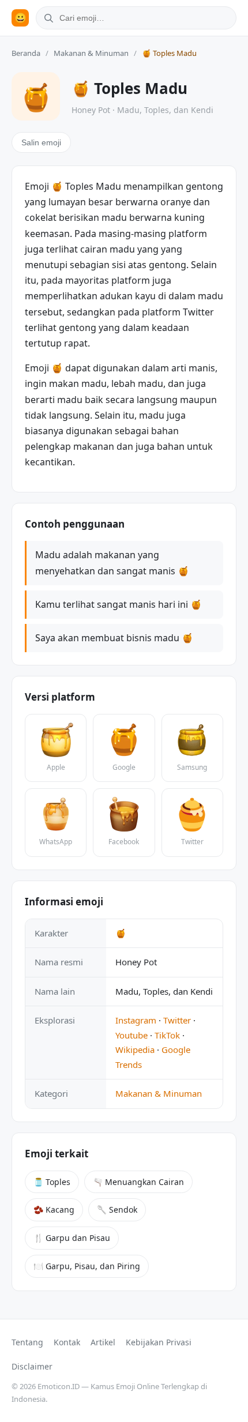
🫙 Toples (51, 1181)
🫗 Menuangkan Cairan (138, 1181)
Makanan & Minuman (91, 53)
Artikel (103, 1342)
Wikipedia (135, 1049)
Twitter (177, 1020)
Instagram (135, 1020)
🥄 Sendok (117, 1209)
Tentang (27, 1342)
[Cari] (46, 18)
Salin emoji (41, 142)
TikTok (167, 1035)
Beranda (26, 53)
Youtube (131, 1035)
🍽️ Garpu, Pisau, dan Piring (86, 1266)
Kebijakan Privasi (158, 1342)
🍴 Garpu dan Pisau (71, 1237)
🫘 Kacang (53, 1209)
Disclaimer (32, 1366)
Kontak (67, 1342)
